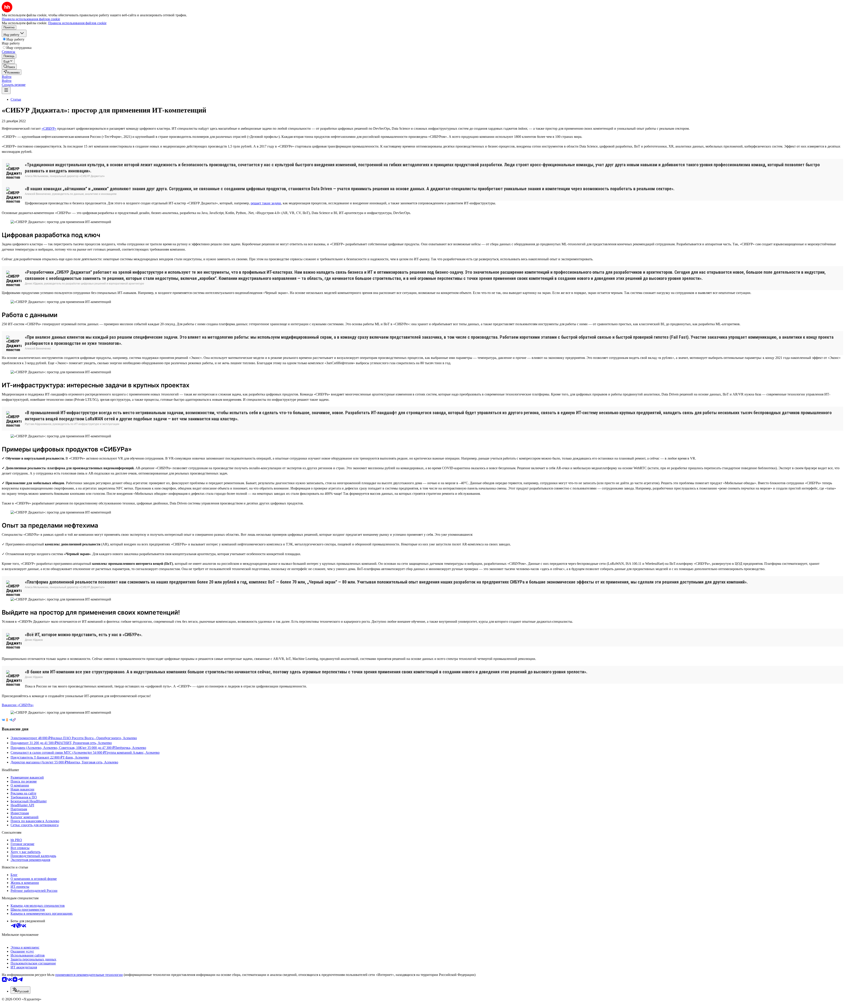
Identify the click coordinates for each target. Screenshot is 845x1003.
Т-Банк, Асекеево (75, 757)
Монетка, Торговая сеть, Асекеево (92, 762)
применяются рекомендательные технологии (89, 975)
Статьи (16, 99)
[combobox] (20, 990)
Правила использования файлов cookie (77, 23)
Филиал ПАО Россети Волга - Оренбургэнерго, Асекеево (93, 738)
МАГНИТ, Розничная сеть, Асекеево (84, 743)
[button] (6, 77)
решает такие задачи (266, 203)
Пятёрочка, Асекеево (130, 748)
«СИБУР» (49, 128)
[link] (9, 66)
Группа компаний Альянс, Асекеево (132, 752)
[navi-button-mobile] (6, 90)
